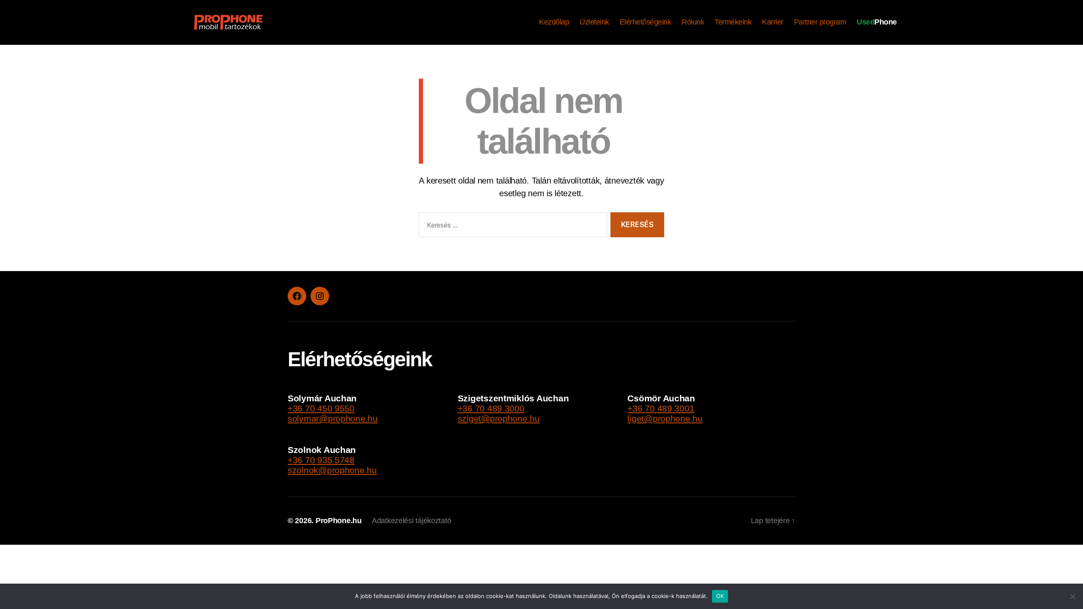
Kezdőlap (554, 22)
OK (720, 596)
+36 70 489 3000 (491, 408)
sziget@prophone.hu (499, 418)
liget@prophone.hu (664, 418)
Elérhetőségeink (645, 22)
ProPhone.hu (339, 520)
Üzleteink (594, 22)
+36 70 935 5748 (321, 460)
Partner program (820, 22)
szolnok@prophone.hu (332, 470)
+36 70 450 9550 (321, 408)
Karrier (772, 22)
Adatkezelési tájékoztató (411, 520)
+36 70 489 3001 (660, 408)
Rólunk (693, 22)
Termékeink (733, 22)
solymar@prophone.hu (333, 418)
